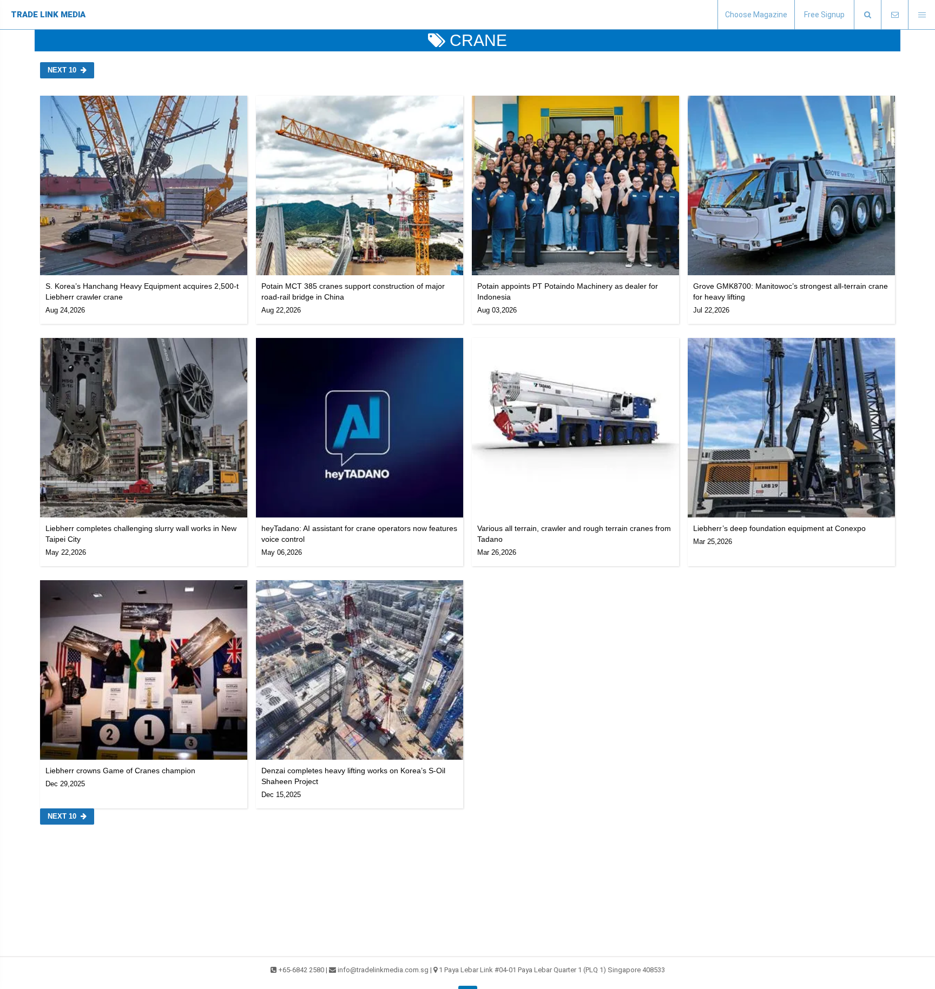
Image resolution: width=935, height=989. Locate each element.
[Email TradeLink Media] (894, 15)
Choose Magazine (756, 14)
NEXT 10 (62, 70)
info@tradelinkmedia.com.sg (383, 970)
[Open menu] (921, 15)
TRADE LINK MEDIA (48, 14)
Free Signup (824, 14)
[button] (867, 15)
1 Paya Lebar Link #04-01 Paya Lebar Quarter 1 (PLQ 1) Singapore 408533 (552, 970)
